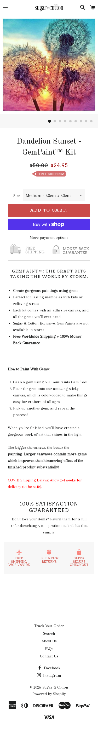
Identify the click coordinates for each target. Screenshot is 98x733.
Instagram (51, 675)
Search (49, 633)
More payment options (49, 237)
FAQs (49, 648)
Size (16, 195)
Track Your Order (49, 625)
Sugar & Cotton (55, 687)
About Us (49, 641)
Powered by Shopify (49, 693)
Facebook (51, 668)
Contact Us (49, 656)
